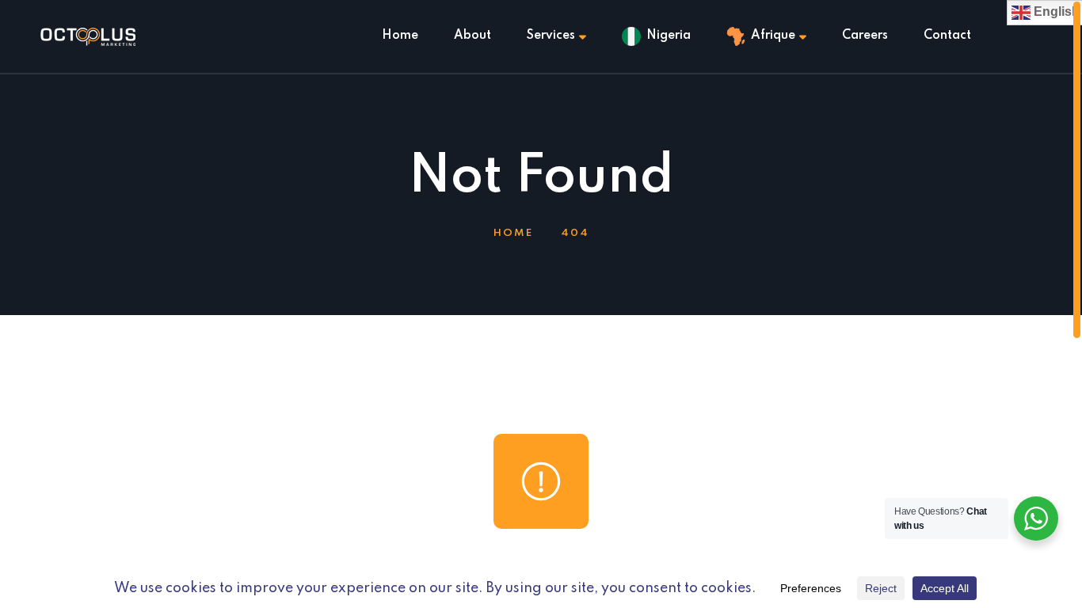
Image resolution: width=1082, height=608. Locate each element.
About (472, 35)
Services (551, 35)
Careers (865, 35)
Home (400, 35)
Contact (947, 35)
